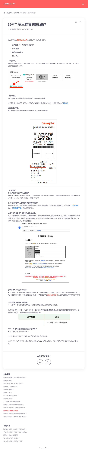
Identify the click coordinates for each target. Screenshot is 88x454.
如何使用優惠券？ (8, 389)
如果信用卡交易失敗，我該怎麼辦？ (13, 383)
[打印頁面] (76, 22)
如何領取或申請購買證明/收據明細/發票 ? (15, 413)
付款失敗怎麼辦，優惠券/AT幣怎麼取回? (14, 416)
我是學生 (9, 13)
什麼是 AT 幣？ (7, 392)
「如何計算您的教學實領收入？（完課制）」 (16, 432)
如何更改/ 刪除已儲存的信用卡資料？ (13, 404)
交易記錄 (75, 205)
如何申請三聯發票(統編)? (28, 13)
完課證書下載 (16, 208)
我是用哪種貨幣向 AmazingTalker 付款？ (14, 377)
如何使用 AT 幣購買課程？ (10, 386)
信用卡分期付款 (7, 398)
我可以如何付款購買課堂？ (11, 395)
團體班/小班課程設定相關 (10, 435)
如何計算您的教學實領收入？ (11, 438)
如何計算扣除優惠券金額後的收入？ (13, 441)
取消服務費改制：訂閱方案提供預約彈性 (14, 429)
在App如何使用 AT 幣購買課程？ (12, 401)
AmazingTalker (9, 4)
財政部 (65, 103)
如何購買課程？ (7, 380)
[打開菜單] (83, 4)
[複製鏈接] (80, 22)
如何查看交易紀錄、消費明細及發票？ (14, 407)
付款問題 (16, 13)
